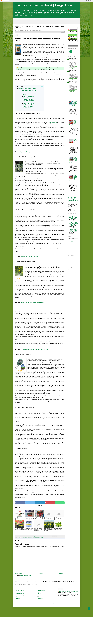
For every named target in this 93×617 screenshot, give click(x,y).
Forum (39, 593)
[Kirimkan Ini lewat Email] (52, 536)
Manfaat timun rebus (20, 496)
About (17, 588)
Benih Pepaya (41, 22)
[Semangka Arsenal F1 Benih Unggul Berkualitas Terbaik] (19, 524)
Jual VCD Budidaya (20, 595)
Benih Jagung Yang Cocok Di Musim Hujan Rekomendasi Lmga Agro (48, 529)
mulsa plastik (31, 401)
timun (19, 126)
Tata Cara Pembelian (20, 590)
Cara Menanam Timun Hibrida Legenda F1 (28, 104)
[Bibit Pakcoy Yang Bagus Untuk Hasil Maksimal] (58, 524)
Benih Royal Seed (21, 537)
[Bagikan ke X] (54, 536)
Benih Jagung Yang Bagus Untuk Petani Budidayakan (48, 518)
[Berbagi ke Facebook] (55, 536)
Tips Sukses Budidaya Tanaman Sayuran (30, 152)
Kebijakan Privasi (41, 590)
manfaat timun (32, 537)
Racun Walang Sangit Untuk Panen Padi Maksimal (73, 217)
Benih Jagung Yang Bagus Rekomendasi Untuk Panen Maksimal (58, 518)
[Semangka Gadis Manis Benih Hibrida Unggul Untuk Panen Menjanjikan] (29, 513)
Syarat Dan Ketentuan (42, 592)
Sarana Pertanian (67, 22)
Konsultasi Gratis (19, 592)
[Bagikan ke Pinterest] (56, 536)
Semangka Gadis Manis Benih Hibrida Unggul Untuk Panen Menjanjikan (29, 518)
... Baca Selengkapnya (73, 67)
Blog (17, 596)
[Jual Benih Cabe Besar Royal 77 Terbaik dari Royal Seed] (39, 513)
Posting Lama (61, 573)
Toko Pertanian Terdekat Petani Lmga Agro (68, 591)
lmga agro (27, 537)
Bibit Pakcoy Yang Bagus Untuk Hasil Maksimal (58, 529)
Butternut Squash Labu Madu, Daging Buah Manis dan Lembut (35, 349)
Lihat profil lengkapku (62, 599)
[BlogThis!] (53, 536)
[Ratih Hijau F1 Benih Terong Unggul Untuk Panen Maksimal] (19, 513)
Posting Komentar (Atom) (25, 575)
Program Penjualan (20, 593)
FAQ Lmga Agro (41, 588)
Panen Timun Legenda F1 (29, 109)
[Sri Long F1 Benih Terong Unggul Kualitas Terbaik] (29, 524)
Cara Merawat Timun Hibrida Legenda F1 (28, 107)
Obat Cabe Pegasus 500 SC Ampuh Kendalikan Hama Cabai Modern (38, 529)
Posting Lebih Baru (19, 573)
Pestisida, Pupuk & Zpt (57, 22)
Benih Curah (48, 22)
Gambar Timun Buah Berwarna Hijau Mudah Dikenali (28, 100)
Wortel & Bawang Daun (19, 22)
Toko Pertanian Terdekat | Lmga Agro (43, 5)
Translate (72, 241)
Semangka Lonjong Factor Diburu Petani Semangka (32, 302)
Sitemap (18, 598)
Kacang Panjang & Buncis (31, 22)
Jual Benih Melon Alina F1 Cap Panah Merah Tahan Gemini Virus (73, 200)
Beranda (41, 573)
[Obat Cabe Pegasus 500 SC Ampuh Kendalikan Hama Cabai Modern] (39, 524)
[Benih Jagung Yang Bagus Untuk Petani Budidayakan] (49, 513)
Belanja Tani (40, 598)
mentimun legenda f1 (39, 537)
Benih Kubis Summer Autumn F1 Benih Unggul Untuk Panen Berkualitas (73, 60)
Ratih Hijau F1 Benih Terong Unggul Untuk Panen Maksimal (19, 518)
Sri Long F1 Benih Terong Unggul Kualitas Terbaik (28, 529)
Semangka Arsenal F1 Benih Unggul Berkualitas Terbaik (19, 529)
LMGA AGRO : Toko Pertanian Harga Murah (73, 269)
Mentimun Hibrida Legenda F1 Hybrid (27, 88)
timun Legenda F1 (52, 122)
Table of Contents (20, 86)
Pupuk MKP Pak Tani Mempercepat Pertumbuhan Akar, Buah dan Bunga (73, 143)
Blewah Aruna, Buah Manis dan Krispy (29, 256)
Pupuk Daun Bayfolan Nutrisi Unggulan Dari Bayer (72, 82)
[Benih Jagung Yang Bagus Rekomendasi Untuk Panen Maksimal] (59, 513)
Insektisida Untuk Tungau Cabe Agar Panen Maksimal (73, 230)
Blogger (53, 602)
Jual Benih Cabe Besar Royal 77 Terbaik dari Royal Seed (39, 518)
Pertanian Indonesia (42, 599)
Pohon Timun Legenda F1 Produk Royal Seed (29, 97)
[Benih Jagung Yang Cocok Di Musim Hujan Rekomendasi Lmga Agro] (49, 524)
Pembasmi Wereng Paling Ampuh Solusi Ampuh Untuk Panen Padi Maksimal (73, 224)
